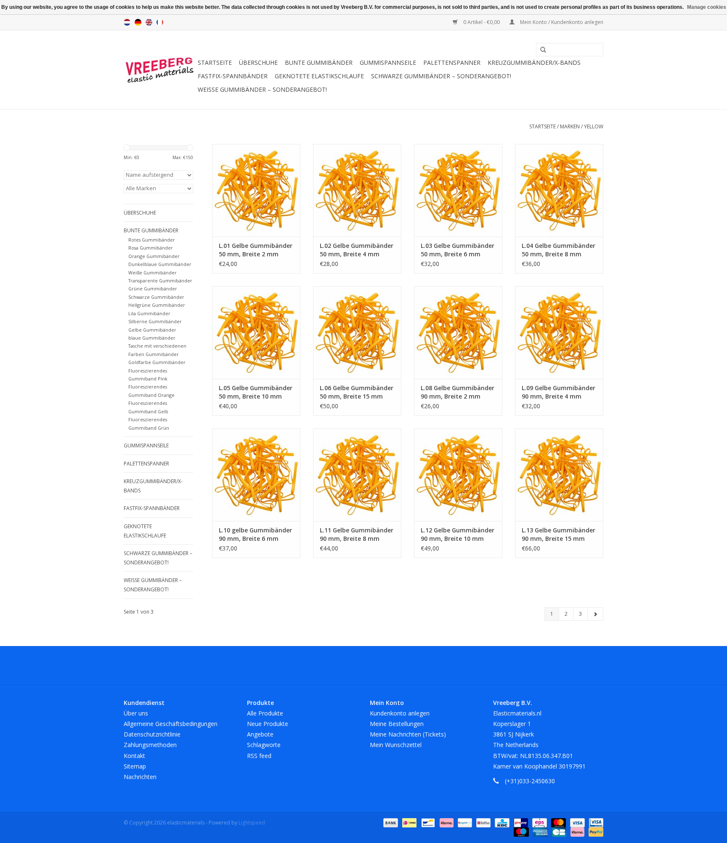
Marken (570, 126)
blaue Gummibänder (151, 338)
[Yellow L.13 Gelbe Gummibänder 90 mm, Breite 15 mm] (559, 474)
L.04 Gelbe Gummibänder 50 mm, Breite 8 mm (558, 250)
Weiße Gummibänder (152, 272)
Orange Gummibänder (154, 256)
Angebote (260, 734)
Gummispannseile (388, 62)
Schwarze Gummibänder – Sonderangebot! (441, 76)
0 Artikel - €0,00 (481, 22)
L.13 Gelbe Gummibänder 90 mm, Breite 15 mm (558, 534)
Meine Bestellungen (397, 724)
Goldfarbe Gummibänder (157, 362)
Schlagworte (264, 745)
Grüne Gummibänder (152, 288)
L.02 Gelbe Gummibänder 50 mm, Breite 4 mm (356, 250)
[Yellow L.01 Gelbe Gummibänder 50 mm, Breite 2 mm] (256, 190)
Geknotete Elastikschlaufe (319, 76)
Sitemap (135, 766)
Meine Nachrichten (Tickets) (408, 734)
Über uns (136, 713)
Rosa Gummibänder (150, 248)
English (149, 22)
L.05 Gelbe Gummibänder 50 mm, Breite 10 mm (255, 392)
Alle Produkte (265, 713)
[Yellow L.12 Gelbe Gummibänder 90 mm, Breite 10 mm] (458, 474)
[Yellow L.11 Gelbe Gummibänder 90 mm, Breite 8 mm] (357, 474)
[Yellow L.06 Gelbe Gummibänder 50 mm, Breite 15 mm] (357, 332)
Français (160, 22)
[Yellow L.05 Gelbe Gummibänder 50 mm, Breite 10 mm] (256, 332)
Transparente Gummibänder (160, 280)
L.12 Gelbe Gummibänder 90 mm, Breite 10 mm (457, 534)
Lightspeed (252, 822)
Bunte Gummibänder (319, 62)
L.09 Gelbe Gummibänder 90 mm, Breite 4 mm (558, 392)
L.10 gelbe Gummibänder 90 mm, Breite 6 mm (255, 534)
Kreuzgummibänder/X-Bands (534, 62)
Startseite (215, 62)
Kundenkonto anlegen (400, 713)
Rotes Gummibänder (151, 240)
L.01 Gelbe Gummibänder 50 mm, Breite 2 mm (255, 250)
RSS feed (259, 756)
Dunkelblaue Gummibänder (159, 264)
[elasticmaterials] (159, 69)
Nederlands (127, 22)
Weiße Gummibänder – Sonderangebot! (262, 89)
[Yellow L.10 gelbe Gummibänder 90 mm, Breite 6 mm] (256, 474)
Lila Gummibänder (149, 313)
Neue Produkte (267, 724)
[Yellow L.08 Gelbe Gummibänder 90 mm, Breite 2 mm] (458, 332)
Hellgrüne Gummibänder (156, 305)
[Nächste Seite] (595, 614)
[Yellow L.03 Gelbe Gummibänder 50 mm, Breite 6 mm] (458, 190)
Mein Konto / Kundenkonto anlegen (561, 22)
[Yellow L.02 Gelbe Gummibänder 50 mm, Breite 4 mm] (357, 190)
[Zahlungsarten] (389, 822)
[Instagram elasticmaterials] (409, 665)
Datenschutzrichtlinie (152, 734)
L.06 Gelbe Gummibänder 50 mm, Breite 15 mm (356, 392)
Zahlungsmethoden (150, 745)
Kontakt (134, 756)
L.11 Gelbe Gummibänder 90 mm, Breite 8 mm (356, 534)
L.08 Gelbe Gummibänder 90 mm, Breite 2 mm (457, 392)
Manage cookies (706, 7)
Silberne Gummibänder (155, 321)
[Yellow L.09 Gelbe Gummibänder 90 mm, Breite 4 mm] (559, 332)
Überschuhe (258, 62)
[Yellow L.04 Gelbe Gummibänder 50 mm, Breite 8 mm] (559, 190)
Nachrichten (140, 777)
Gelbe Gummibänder (152, 330)
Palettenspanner (451, 62)
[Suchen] (540, 50)
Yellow (593, 126)
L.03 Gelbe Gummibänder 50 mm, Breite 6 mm (457, 250)
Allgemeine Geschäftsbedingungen (171, 724)
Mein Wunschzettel (396, 745)
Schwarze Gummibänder (156, 297)
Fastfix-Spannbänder (233, 76)
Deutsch (138, 22)
